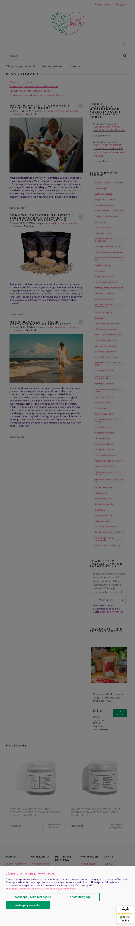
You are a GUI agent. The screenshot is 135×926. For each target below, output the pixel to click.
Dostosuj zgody (80, 897)
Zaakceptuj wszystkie (28, 905)
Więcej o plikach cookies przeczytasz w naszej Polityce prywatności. (41, 888)
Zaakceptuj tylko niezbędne (33, 897)
